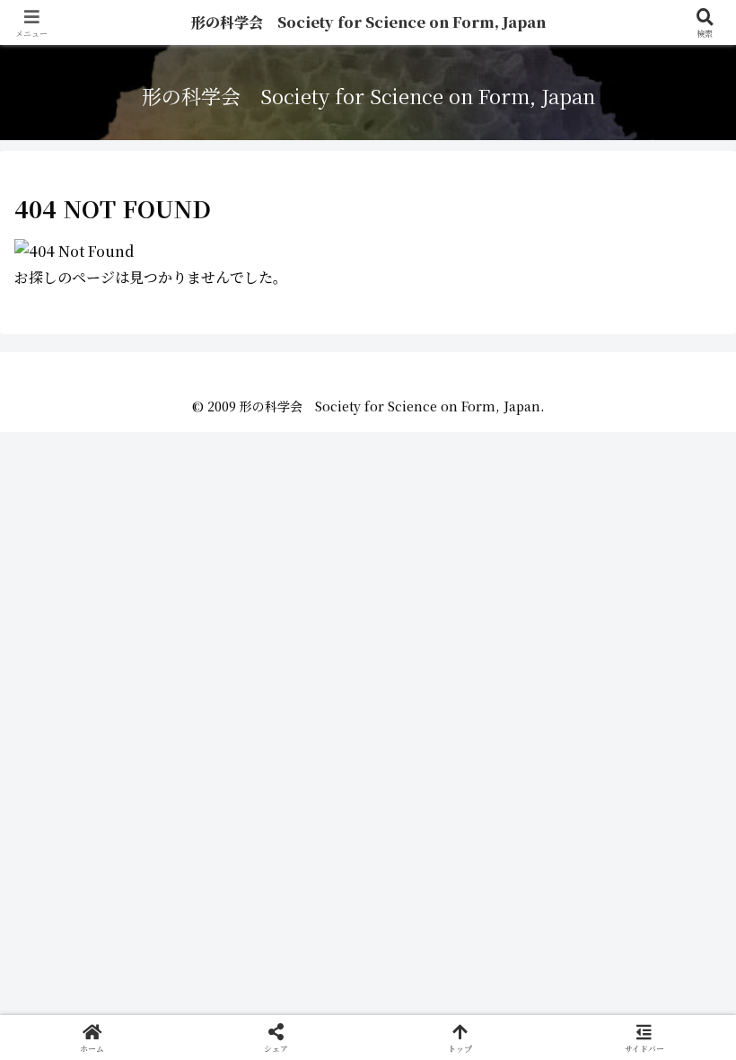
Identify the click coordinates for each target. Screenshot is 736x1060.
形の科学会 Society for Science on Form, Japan (368, 22)
